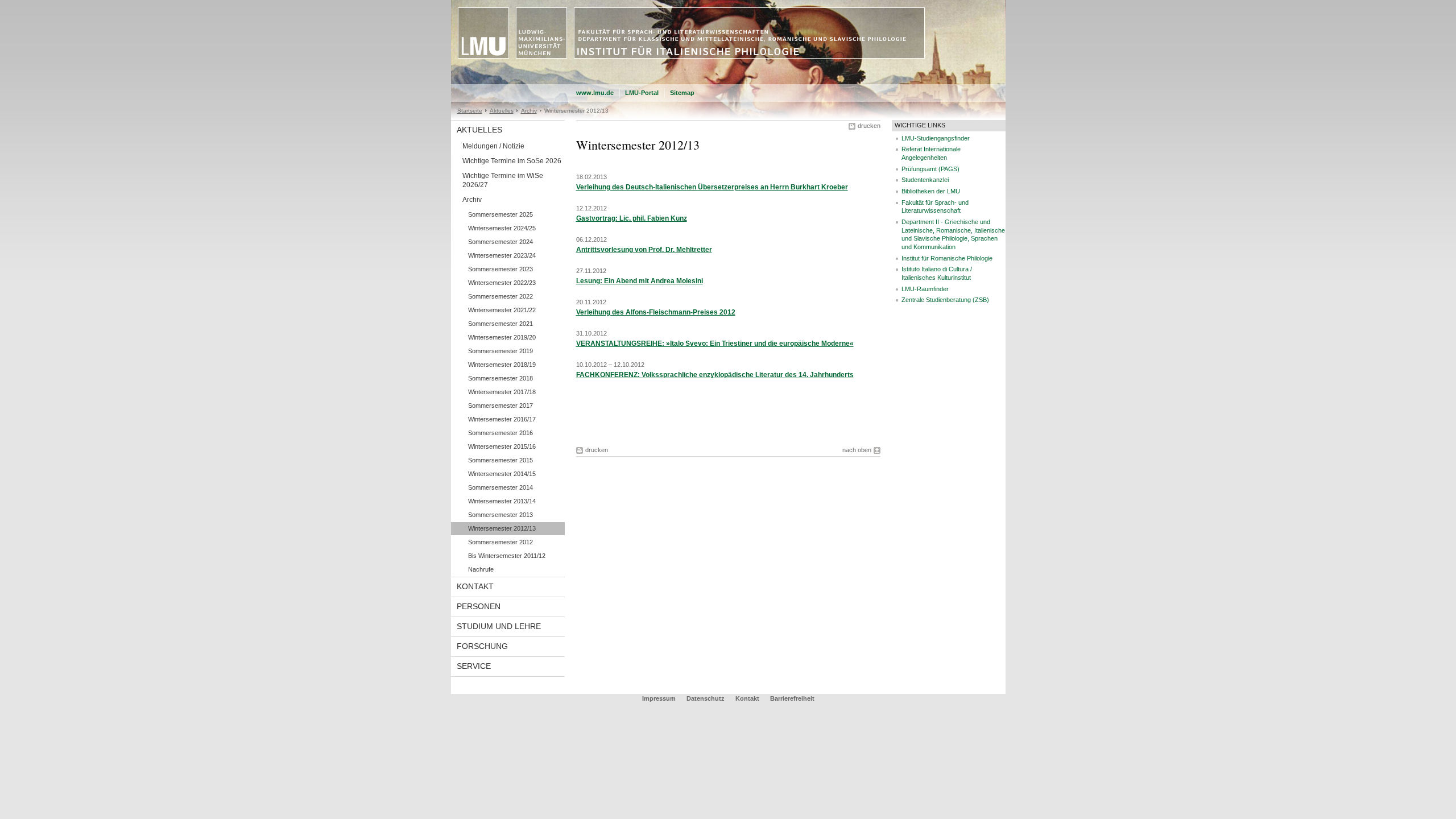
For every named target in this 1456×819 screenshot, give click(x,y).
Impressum (659, 698)
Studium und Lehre (499, 626)
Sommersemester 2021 (500, 323)
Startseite (469, 110)
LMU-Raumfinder (925, 289)
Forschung (482, 646)
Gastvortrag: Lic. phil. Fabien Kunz (631, 218)
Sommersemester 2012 (500, 542)
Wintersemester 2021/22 (502, 310)
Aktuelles (502, 110)
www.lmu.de (595, 92)
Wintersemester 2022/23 (502, 282)
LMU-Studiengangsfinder (935, 138)
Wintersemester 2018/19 (502, 364)
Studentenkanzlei (925, 179)
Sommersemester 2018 (500, 378)
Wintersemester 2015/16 (502, 446)
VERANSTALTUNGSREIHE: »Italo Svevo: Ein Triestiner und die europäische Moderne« (715, 344)
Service (474, 666)
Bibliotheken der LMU (930, 191)
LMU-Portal (642, 92)
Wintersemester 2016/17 (502, 419)
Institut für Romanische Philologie (946, 258)
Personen (478, 606)
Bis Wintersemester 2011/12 (506, 555)
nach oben (856, 449)
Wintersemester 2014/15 (502, 473)
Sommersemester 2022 (500, 296)
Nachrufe (481, 569)
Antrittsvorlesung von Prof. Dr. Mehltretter (644, 250)
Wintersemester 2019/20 (502, 337)
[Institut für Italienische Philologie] (728, 82)
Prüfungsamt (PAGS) (930, 169)
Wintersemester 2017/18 (502, 391)
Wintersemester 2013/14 (502, 501)
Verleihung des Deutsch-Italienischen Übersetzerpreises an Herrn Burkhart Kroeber (712, 187)
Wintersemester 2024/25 (502, 228)
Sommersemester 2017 (500, 405)
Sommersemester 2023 (500, 269)
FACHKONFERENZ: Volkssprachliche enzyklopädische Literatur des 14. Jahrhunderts (715, 375)
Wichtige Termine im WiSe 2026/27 (502, 180)
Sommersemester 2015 (500, 460)
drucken (869, 125)
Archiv (529, 110)
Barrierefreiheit (792, 698)
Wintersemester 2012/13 (502, 528)
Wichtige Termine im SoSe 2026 (511, 161)
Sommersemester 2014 (500, 487)
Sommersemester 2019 (500, 351)
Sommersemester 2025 (500, 214)
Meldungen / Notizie (493, 146)
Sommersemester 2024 (500, 241)
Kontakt (475, 586)
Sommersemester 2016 (500, 432)
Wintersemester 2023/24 (502, 255)
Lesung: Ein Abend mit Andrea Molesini (639, 281)
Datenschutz (705, 698)
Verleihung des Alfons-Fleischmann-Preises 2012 (655, 312)
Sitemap (682, 92)
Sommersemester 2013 (500, 514)
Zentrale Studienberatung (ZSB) (945, 299)
